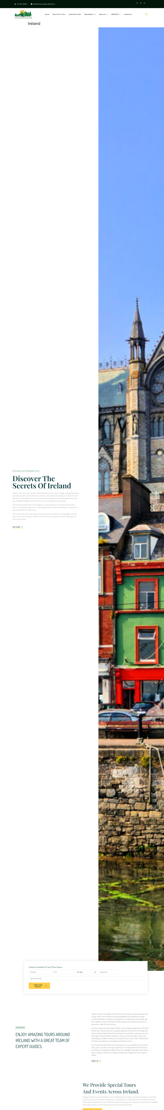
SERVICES (114, 14)
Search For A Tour (59, 14)
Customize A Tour (75, 14)
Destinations (88, 14)
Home (47, 14)
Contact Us (128, 14)
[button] (18, 527)
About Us (102, 14)
